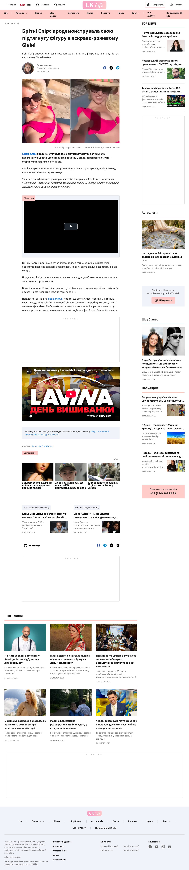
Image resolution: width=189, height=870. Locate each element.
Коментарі (34, 545)
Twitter (37, 434)
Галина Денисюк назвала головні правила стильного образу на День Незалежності (70, 659)
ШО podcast (58, 846)
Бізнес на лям (59, 859)
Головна (9, 23)
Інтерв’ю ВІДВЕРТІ (61, 841)
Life (6, 13)
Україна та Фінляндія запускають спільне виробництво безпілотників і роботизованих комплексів (116, 661)
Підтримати (157, 4)
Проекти (20, 13)
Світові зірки (30, 452)
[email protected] (131, 846)
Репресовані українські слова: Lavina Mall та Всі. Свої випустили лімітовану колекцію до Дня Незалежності (162, 402)
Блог (134, 13)
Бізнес (38, 13)
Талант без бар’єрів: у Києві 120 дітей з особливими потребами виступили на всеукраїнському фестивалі (161, 93)
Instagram (45, 434)
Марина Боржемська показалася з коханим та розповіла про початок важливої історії (25, 724)
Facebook (104, 431)
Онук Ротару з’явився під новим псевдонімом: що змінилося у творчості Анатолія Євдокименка (162, 363)
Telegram (95, 431)
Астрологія (73, 13)
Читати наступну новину (87, 507)
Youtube (28, 434)
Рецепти (105, 13)
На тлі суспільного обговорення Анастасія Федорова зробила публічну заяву (161, 36)
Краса (121, 13)
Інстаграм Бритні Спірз (42, 446)
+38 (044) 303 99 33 (163, 493)
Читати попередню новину (36, 507)
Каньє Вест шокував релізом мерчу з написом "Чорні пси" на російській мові (44, 517)
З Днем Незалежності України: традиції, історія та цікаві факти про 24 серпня (162, 428)
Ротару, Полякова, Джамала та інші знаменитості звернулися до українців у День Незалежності (162, 456)
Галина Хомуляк (44, 65)
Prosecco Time (59, 850)
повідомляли (56, 299)
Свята (90, 13)
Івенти (55, 855)
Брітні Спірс (29, 154)
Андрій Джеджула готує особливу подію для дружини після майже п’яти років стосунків (116, 724)
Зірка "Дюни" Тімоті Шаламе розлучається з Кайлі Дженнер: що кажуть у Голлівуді (95, 517)
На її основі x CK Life (174, 14)
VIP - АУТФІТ (151, 14)
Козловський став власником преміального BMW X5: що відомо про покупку (162, 64)
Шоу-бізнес (53, 14)
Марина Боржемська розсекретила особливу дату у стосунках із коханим (68, 724)
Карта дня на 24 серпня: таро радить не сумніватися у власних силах (162, 256)
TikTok (55, 434)
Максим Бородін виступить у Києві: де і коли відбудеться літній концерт (22, 659)
